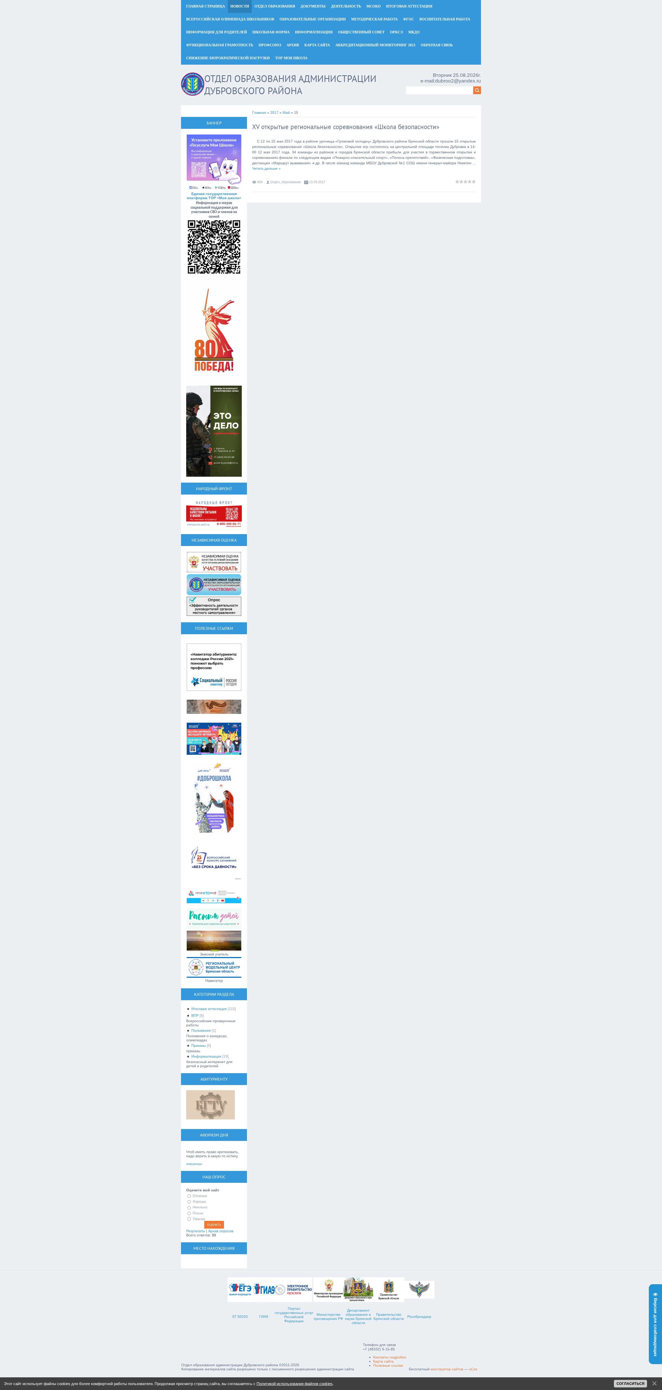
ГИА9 (263, 1316)
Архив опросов (220, 1231)
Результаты (195, 1231)
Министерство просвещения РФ (328, 1316)
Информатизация (206, 1056)
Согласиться (630, 1383)
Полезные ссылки (388, 1365)
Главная (259, 112)
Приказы (198, 1045)
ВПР (195, 1015)
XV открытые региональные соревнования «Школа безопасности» (345, 127)
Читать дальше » (266, 168)
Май (286, 112)
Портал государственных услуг (294, 1310)
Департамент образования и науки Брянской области (358, 1316)
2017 (274, 112)
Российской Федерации (294, 1319)
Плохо (198, 1213)
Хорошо (199, 1201)
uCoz (473, 1369)
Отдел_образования (285, 182)
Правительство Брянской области (388, 1316)
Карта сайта (383, 1361)
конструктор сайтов (447, 1369)
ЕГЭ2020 (240, 1316)
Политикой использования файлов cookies (295, 1383)
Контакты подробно (389, 1357)
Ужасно (199, 1219)
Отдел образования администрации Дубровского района (290, 84)
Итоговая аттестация (209, 1009)
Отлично (200, 1196)
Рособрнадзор (419, 1316)
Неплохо (200, 1207)
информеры (194, 1163)
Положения (201, 1030)
